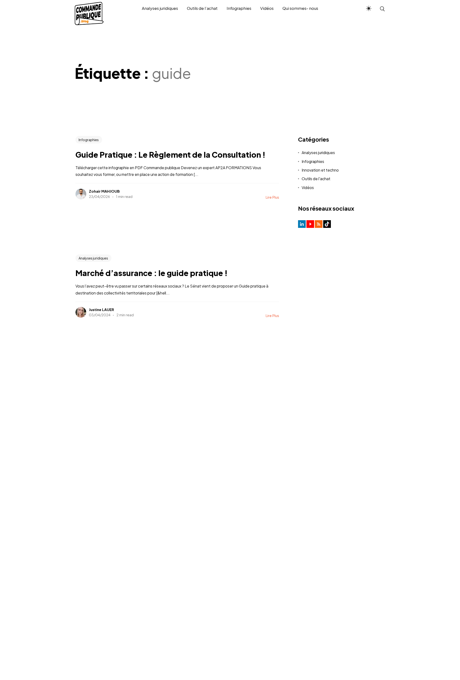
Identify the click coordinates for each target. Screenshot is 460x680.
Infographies (89, 140)
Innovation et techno (320, 170)
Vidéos (308, 187)
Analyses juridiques (93, 258)
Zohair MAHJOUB (104, 191)
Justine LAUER (101, 309)
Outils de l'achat (316, 178)
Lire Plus (272, 197)
